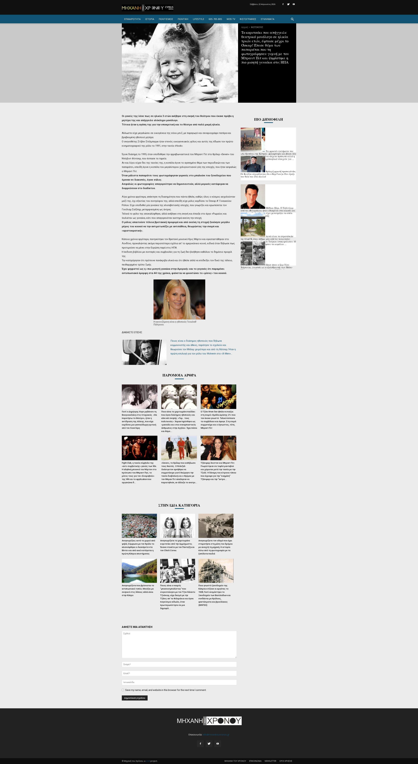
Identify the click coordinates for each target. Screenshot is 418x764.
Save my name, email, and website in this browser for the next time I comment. (165, 690)
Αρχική (244, 27)
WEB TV (231, 19)
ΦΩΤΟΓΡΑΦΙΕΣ (248, 19)
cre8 (148, 761)
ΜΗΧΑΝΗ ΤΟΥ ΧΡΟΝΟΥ (235, 761)
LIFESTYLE (198, 19)
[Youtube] (293, 4)
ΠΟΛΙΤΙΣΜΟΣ (166, 19)
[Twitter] (288, 4)
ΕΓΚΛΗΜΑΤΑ (267, 19)
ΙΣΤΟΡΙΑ (149, 19)
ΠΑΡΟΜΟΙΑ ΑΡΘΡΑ (179, 375)
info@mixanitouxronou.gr (216, 734)
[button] (292, 19)
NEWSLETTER (270, 761)
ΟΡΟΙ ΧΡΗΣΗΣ (285, 761)
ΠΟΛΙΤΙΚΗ (183, 19)
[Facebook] (283, 4)
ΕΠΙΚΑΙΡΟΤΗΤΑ (132, 19)
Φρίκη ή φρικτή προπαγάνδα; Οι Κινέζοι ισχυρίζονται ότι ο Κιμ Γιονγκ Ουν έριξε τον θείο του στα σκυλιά (268, 174)
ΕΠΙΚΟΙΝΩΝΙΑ (255, 761)
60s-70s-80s (215, 19)
